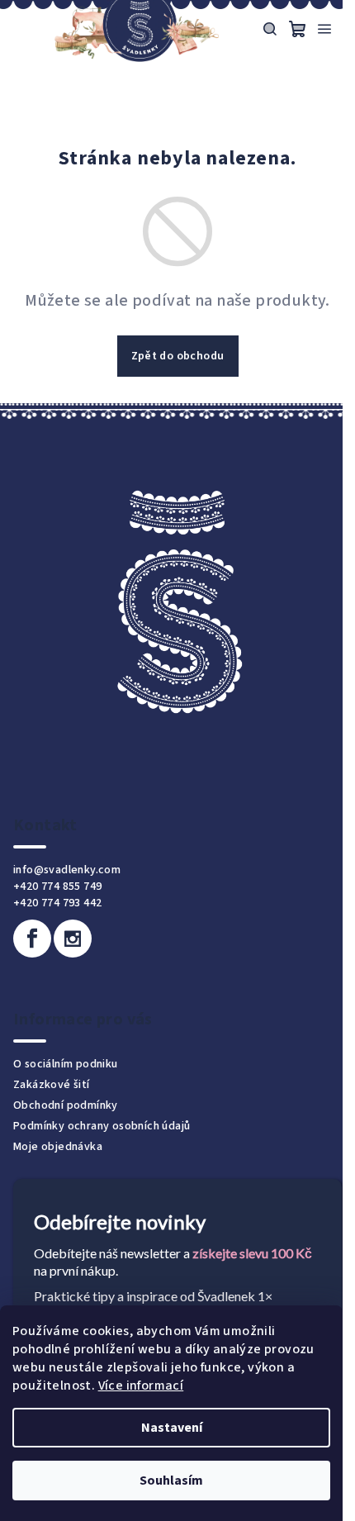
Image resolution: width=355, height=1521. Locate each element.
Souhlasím (171, 1480)
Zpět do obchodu (178, 356)
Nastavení (171, 1428)
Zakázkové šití (51, 1085)
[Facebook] (32, 939)
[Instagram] (73, 939)
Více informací (141, 1385)
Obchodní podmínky (65, 1105)
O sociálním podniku (65, 1064)
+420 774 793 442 (57, 903)
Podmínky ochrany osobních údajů (101, 1126)
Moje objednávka (57, 1146)
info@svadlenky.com (67, 870)
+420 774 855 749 (57, 886)
